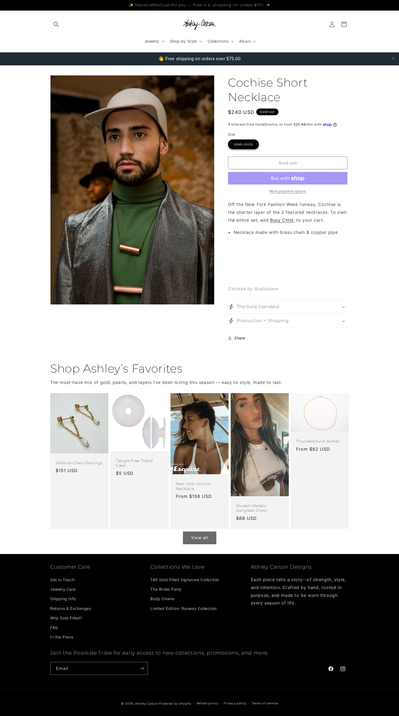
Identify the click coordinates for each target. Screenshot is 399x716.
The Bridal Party (166, 589)
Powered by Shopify (175, 703)
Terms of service (265, 703)
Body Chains (162, 598)
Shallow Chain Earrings (79, 462)
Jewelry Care (62, 589)
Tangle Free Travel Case (134, 462)
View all (199, 537)
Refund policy (207, 703)
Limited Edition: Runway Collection (183, 608)
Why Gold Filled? (66, 618)
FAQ (54, 627)
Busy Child (281, 220)
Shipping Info (63, 598)
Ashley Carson (146, 703)
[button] (56, 24)
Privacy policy (235, 703)
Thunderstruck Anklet (318, 441)
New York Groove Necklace (193, 486)
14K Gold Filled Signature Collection (184, 579)
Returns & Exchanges (70, 608)
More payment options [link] (288, 191)
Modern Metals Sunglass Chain (251, 508)
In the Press (61, 637)
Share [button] (239, 338)
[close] (393, 58)
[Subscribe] (142, 668)
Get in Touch (62, 579)
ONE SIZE (246, 145)
